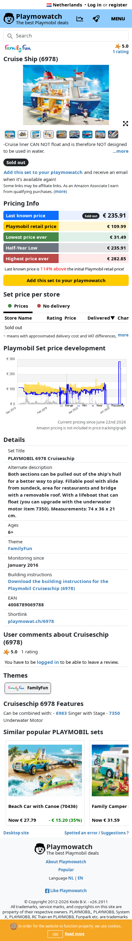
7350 (114, 713)
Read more (74, 933)
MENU (118, 18)
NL (71, 878)
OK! (55, 934)
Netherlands (67, 5)
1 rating (121, 51)
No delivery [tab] (56, 306)
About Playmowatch (66, 861)
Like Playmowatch (68, 890)
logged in (48, 662)
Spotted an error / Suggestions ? (96, 833)
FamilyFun (20, 548)
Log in (94, 5)
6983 (61, 713)
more (122, 151)
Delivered (98, 318)
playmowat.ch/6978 (31, 621)
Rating (54, 318)
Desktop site (16, 833)
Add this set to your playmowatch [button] (43, 172)
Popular (66, 869)
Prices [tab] (21, 306)
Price (70, 318)
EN (80, 878)
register (118, 5)
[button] (125, 123)
